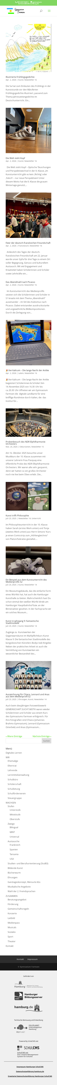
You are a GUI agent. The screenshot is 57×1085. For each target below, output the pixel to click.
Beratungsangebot (17, 899)
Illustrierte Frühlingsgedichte (20, 77)
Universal (14, 836)
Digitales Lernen (14, 752)
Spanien (14, 849)
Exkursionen (25, 446)
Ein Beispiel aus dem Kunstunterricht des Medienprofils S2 (26, 580)
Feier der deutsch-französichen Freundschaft (28, 242)
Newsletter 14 (24, 518)
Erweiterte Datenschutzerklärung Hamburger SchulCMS (30, 1076)
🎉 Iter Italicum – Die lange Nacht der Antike (27, 370)
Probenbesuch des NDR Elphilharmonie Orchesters (25, 442)
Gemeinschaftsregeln (18, 908)
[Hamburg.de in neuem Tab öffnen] (28, 1008)
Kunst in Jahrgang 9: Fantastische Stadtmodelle (22, 622)
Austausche (13, 841)
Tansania (14, 854)
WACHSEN (11, 802)
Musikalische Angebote (19, 886)
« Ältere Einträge (14, 736)
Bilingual (14, 827)
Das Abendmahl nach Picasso (20, 282)
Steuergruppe (15, 798)
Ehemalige (13, 760)
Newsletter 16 (30, 80)
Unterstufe (15, 810)
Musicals (12, 927)
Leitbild (11, 918)
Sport (10, 936)
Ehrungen (22, 699)
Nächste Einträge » (42, 736)
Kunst (20, 80)
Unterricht (36, 518)
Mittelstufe (15, 814)
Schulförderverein (17, 793)
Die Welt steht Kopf (15, 158)
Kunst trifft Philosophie (17, 515)
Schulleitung (14, 788)
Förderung (13, 904)
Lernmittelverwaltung (18, 774)
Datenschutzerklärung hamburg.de (30, 1071)
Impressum (32, 959)
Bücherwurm (14, 872)
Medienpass (14, 922)
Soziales (12, 932)
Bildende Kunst (15, 868)
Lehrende (12, 770)
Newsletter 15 (37, 446)
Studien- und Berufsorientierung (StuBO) (28, 863)
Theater (12, 941)
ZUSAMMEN (11, 896)
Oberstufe (15, 819)
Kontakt (10, 946)
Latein (21, 373)
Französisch (23, 245)
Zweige (11, 823)
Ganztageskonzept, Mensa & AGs (24, 882)
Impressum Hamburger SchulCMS (30, 1067)
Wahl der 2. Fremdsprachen (21, 891)
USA (12, 858)
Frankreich (15, 844)
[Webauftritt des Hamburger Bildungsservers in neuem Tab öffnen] (28, 996)
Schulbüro (13, 779)
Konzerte (12, 913)
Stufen (11, 806)
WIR (8, 757)
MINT (12, 832)
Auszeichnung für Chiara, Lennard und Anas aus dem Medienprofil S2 (27, 695)
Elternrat (12, 765)
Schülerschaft (14, 784)
